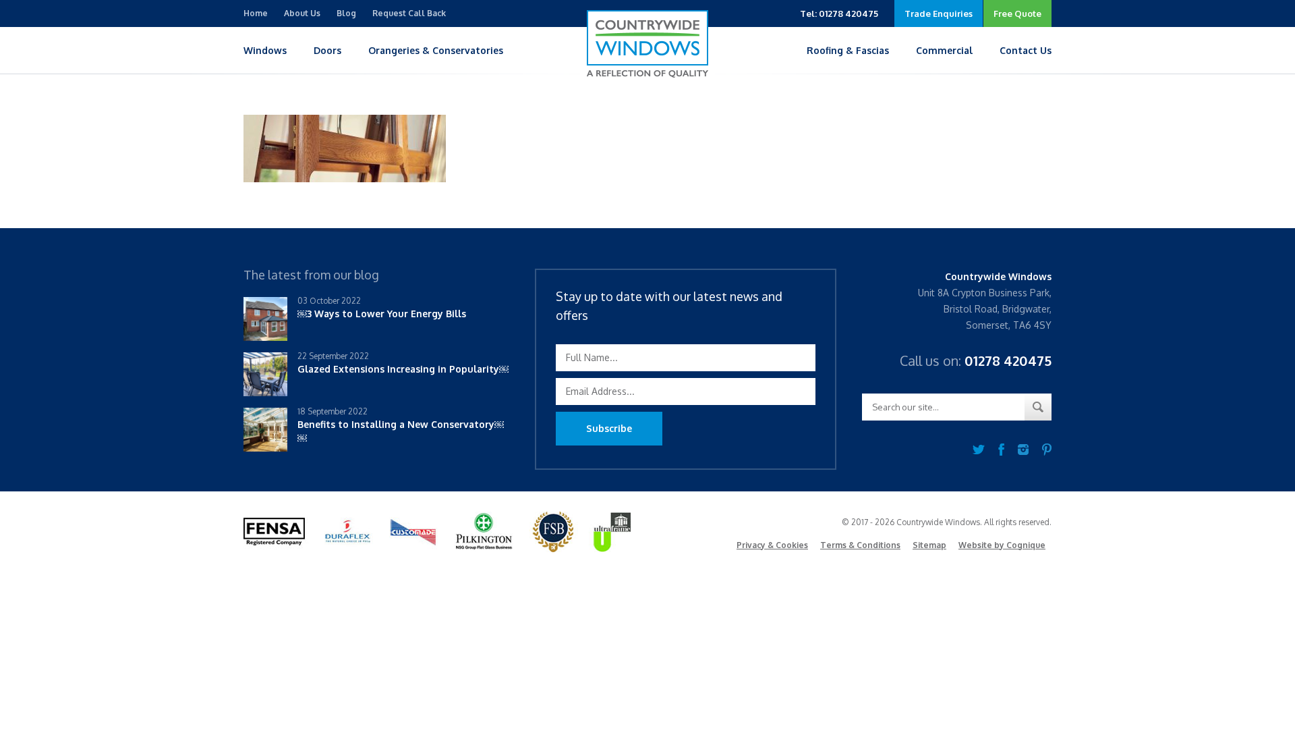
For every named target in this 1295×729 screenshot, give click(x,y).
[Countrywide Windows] (647, 44)
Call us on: (976, 360)
